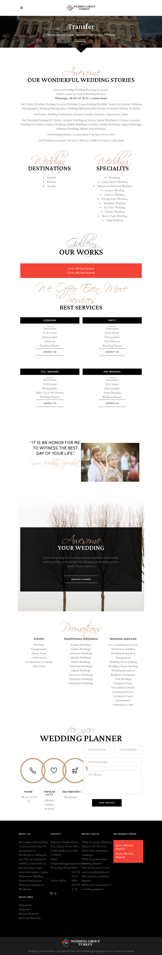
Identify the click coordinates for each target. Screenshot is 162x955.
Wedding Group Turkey (60, 34)
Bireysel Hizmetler (29, 914)
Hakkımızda (25, 905)
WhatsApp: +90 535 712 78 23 (71, 98)
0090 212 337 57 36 (76, 885)
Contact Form (99, 98)
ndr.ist (130, 951)
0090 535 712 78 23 (76, 872)
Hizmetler (24, 909)
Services (81, 34)
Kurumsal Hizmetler (30, 918)
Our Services (96, 34)
